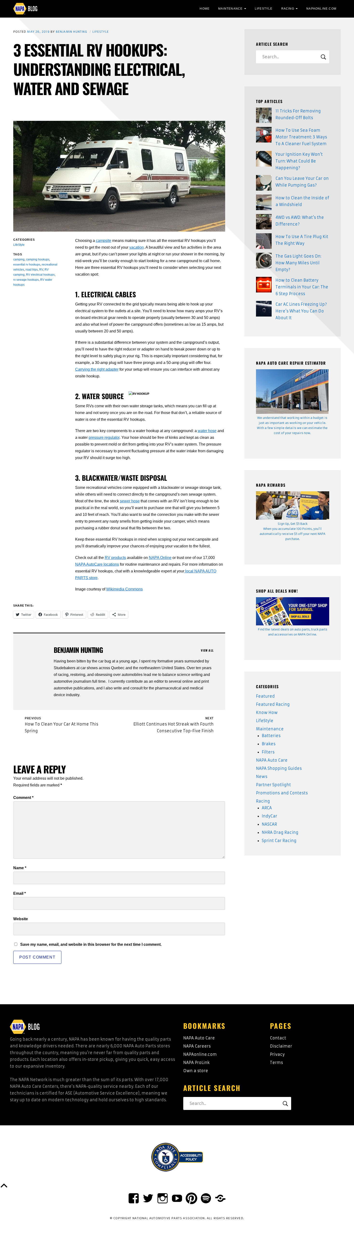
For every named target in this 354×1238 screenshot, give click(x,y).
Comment (23, 798)
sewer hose (130, 501)
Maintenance (230, 8)
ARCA (267, 807)
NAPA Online (160, 558)
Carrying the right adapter (96, 369)
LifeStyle (264, 8)
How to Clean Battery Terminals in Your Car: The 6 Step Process (301, 287)
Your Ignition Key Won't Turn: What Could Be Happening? (299, 161)
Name (19, 868)
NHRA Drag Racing (280, 832)
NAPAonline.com (200, 1054)
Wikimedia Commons (124, 589)
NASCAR (269, 824)
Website (20, 919)
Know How (267, 712)
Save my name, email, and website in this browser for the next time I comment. (91, 944)
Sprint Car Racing (279, 840)
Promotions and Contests (282, 793)
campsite (103, 241)
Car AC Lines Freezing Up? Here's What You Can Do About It (301, 311)
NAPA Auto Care (272, 760)
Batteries (271, 735)
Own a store (195, 1070)
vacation (136, 247)
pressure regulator (104, 437)
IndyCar (269, 816)
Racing (287, 8)
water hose (207, 431)
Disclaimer (281, 1046)
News (261, 776)
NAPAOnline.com (321, 8)
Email (19, 893)
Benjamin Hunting (71, 31)
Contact (278, 1038)
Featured (265, 696)
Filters (268, 752)
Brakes (268, 743)
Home (205, 8)
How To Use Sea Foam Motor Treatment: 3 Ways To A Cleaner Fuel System (301, 137)
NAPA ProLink (196, 1062)
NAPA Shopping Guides (279, 768)
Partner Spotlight (273, 784)
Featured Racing (273, 704)
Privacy (277, 1054)
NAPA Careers (197, 1046)
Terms (276, 1062)
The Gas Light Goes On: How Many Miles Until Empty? (298, 263)
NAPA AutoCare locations (97, 564)
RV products (115, 558)
